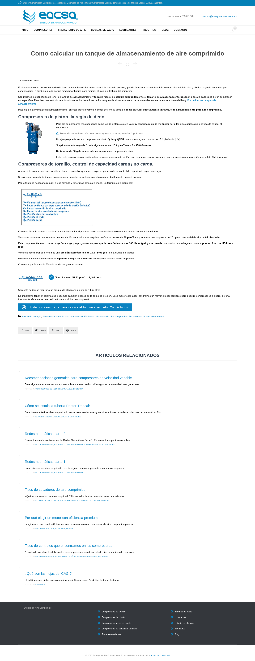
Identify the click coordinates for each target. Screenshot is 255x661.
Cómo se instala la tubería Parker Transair (57, 406)
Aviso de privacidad (160, 655)
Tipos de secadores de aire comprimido (55, 489)
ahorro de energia (31, 316)
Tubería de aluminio (184, 623)
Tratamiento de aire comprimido (146, 316)
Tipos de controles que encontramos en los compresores (68, 546)
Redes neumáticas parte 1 (45, 462)
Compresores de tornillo (113, 611)
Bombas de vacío (183, 611)
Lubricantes (180, 617)
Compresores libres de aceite (116, 623)
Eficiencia (89, 316)
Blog (177, 634)
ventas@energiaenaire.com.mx (219, 16)
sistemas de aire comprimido (112, 316)
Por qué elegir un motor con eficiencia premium (61, 518)
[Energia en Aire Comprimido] (48, 16)
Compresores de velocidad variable (53, 389)
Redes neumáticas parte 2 (45, 434)
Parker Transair (43, 417)
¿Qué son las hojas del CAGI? (48, 573)
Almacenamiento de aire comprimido (62, 316)
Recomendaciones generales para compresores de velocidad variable (78, 378)
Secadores (40, 501)
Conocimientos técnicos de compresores (76, 557)
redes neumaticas (44, 445)
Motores (70, 529)
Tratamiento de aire (111, 634)
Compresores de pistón (113, 617)
